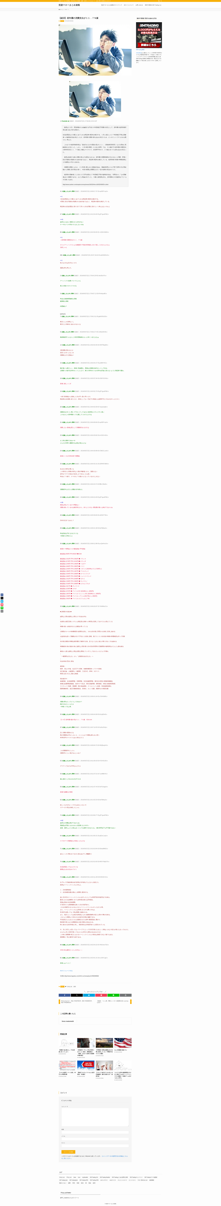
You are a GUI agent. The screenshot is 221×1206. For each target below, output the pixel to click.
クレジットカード (122, 1180)
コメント (64, 1106)
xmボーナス (113, 1180)
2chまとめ (69, 986)
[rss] (159, 1)
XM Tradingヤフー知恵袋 (151, 1177)
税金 (90, 1183)
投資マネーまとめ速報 (69, 5)
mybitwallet (85, 1177)
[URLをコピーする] (126, 995)
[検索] (161, 1)
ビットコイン (132, 1180)
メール (63, 1136)
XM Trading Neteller (105, 1177)
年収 (74, 1183)
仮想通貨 (151, 1180)
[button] (65, 995)
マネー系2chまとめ (142, 1180)
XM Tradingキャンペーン (136, 1177)
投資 (78, 1183)
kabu (75, 1177)
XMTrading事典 (140, 49)
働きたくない (62, 1183)
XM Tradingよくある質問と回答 (120, 1177)
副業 (69, 1183)
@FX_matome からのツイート (69, 1197)
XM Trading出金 (73, 1180)
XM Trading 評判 (84, 1180)
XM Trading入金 (63, 1180)
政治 (82, 1183)
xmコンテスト (104, 1180)
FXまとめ (69, 1177)
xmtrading (138, 52)
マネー (62, 21)
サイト (63, 1143)
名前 (62, 1129)
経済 (75, 986)
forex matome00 (68, 1021)
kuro (79, 1177)
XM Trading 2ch (94, 1177)
